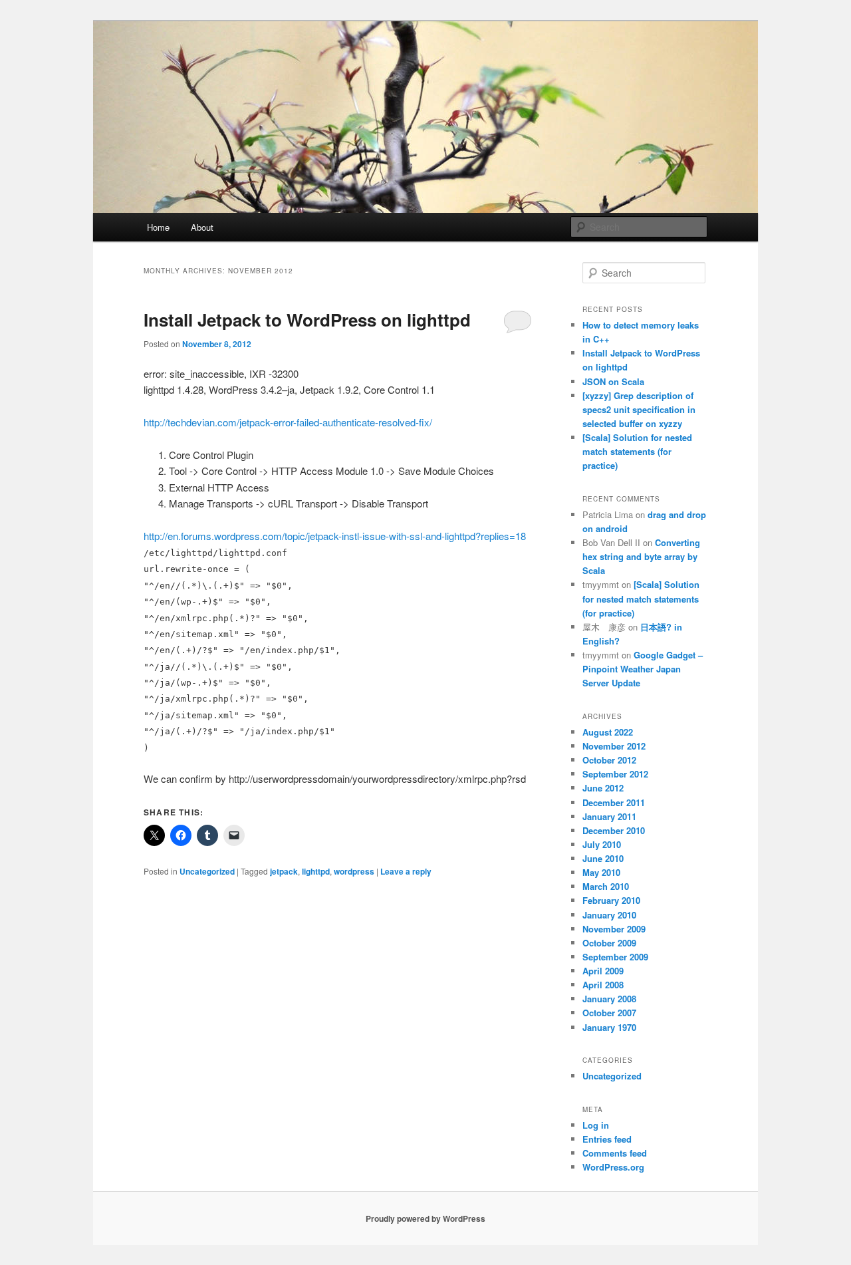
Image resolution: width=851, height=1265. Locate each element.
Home (158, 227)
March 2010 (605, 886)
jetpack (284, 871)
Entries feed (607, 1139)
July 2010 (601, 844)
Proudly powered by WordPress (425, 1218)
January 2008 (609, 998)
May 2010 (601, 872)
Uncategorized (207, 871)
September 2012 (615, 774)
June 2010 (603, 858)
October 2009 (609, 942)
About (202, 227)
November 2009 (614, 928)
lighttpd (316, 871)
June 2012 (603, 787)
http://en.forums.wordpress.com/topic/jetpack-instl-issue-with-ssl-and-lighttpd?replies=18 (335, 536)
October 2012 (609, 760)
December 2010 (613, 830)
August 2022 (607, 732)
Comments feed (614, 1153)
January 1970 (609, 1027)
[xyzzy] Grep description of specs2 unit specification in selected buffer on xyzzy (638, 409)
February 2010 (611, 900)
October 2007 (609, 1012)
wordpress (354, 871)
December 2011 (613, 802)
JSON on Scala (613, 381)
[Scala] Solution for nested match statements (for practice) (637, 451)
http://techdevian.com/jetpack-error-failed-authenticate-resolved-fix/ (288, 422)
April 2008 (603, 984)
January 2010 (609, 915)
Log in (595, 1125)
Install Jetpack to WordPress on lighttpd (307, 319)
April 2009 (603, 970)
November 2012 (614, 746)
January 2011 (609, 816)
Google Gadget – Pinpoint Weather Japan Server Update (642, 668)
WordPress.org (613, 1167)
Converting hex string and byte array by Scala (641, 556)
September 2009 (615, 956)
